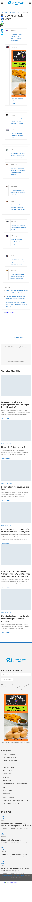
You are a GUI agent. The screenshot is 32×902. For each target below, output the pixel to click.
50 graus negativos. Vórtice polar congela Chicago (17, 135)
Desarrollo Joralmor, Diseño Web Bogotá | (13, 875)
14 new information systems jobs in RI (14, 854)
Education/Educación (10, 760)
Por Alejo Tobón (18, 337)
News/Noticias (14, 12)
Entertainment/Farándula (11, 764)
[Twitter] (12, 337)
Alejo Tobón (5, 828)
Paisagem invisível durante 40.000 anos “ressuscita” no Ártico (18, 227)
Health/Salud (7, 770)
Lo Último (4, 12)
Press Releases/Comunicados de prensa (15, 784)
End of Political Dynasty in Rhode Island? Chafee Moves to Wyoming (17, 347)
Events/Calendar (8, 767)
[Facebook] (9, 337)
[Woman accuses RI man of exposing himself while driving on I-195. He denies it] (16, 385)
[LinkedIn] (1, 30)
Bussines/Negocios (9, 754)
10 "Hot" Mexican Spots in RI (15, 361)
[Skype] (1, 33)
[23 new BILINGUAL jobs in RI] (16, 430)
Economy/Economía (9, 757)
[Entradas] (16, 354)
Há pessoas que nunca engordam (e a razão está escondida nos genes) (17, 262)
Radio (4, 787)
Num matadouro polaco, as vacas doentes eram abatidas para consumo (18, 121)
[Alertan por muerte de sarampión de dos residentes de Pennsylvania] (16, 512)
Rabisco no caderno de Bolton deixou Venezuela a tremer (18, 101)
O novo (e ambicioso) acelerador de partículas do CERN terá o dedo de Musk (18, 207)
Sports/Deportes (8, 797)
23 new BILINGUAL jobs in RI (13, 447)
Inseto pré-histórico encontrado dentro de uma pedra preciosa (18, 242)
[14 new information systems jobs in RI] (16, 470)
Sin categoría (7, 793)
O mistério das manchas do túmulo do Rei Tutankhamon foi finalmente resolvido (17, 276)
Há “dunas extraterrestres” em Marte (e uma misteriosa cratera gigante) (17, 192)
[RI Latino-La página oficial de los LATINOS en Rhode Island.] (16, 3)
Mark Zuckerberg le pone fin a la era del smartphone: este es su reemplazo (15, 618)
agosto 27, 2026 (6, 398)
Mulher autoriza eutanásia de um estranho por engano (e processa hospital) (18, 155)
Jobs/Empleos (7, 774)
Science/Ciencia (8, 790)
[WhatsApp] (1, 24)
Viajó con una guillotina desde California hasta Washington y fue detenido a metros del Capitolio (15, 573)
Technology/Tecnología (11, 803)
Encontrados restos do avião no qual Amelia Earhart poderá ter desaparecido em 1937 (16, 304)
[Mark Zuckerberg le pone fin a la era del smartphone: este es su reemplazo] (16, 599)
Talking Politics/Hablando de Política (15, 800)
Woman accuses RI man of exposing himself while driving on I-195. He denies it (15, 404)
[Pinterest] (1, 27)
